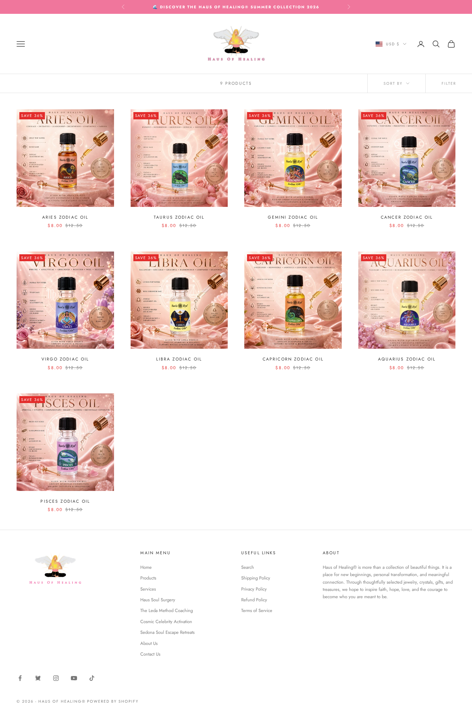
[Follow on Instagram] (56, 678)
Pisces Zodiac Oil (65, 501)
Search (247, 567)
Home (146, 567)
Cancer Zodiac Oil (407, 217)
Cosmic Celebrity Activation (166, 621)
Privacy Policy (254, 589)
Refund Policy (254, 599)
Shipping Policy (255, 578)
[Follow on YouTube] (73, 678)
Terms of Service (256, 610)
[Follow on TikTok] (91, 678)
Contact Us (150, 654)
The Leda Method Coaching (166, 610)
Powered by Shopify (113, 701)
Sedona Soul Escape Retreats (167, 632)
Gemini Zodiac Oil (293, 217)
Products (148, 578)
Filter (449, 83)
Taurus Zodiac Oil (179, 217)
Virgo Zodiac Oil (65, 359)
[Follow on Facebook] (20, 678)
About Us (149, 643)
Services (148, 589)
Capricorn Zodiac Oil (293, 359)
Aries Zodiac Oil (65, 217)
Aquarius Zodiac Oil (406, 359)
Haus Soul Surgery (157, 599)
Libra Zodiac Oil (179, 359)
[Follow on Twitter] (38, 678)
